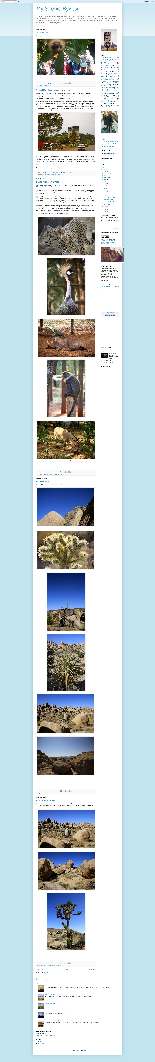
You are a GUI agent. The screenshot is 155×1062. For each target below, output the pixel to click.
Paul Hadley (41, 1043)
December (115, 71)
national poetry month (63, 163)
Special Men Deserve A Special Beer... (53, 90)
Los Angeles (114, 85)
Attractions (104, 61)
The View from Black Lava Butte (52, 1003)
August (105, 179)
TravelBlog (52, 1035)
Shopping (103, 100)
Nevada (116, 89)
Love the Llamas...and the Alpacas (53, 1021)
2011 (103, 209)
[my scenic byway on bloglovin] (108, 154)
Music (110, 89)
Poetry (110, 95)
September (106, 177)
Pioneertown (109, 93)
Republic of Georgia (112, 96)
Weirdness (106, 105)
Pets (102, 93)
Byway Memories (105, 65)
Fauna (45, 85)
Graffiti (115, 78)
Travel (110, 101)
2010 (103, 211)
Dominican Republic (113, 73)
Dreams (102, 75)
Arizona (104, 59)
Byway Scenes (50, 474)
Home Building (107, 82)
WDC (117, 103)
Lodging (108, 85)
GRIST (39, 1041)
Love (102, 87)
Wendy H (113, 353)
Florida (104, 78)
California (46, 793)
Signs (59, 174)
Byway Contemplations (108, 64)
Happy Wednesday (106, 79)
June (105, 183)
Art (110, 59)
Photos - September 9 (50, 986)
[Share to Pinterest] (70, 83)
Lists (115, 84)
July (105, 181)
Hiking (110, 81)
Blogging (113, 62)
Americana (109, 57)
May (105, 186)
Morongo (105, 89)
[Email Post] (60, 83)
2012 (103, 169)
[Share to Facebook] (69, 83)
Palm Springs (104, 92)
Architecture (116, 57)
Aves (117, 61)
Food (109, 78)
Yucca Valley (106, 106)
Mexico (117, 87)
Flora (117, 76)
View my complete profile (107, 362)
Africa (45, 174)
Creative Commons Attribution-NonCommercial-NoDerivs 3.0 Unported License (108, 242)
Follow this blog (109, 315)
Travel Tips (59, 474)
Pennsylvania (113, 92)
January (106, 206)
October (106, 175)
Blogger (84, 1050)
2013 (103, 167)
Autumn (112, 61)
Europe (103, 76)
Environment (111, 75)
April (105, 188)
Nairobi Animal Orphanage (47, 182)
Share (102, 160)
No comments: (55, 83)
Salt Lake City (112, 98)
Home (53, 793)
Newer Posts (40, 969)
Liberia (109, 84)
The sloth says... (43, 32)
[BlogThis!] (65, 83)
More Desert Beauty (45, 481)
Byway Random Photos (52, 174)
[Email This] (63, 83)
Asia (116, 59)
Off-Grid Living (113, 90)
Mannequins (110, 87)
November (106, 173)
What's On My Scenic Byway (109, 143)
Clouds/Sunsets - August (51, 1012)
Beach (105, 62)
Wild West (116, 105)
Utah (109, 103)
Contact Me (105, 144)
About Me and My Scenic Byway (110, 141)
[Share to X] (67, 83)
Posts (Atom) (46, 972)
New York (106, 90)
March (105, 190)
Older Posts (92, 969)
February (106, 204)
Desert (50, 793)
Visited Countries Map (41, 1035)
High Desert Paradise (45, 800)
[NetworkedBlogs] (110, 312)
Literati (102, 85)
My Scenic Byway (57, 9)
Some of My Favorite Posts (108, 146)
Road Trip (103, 98)
